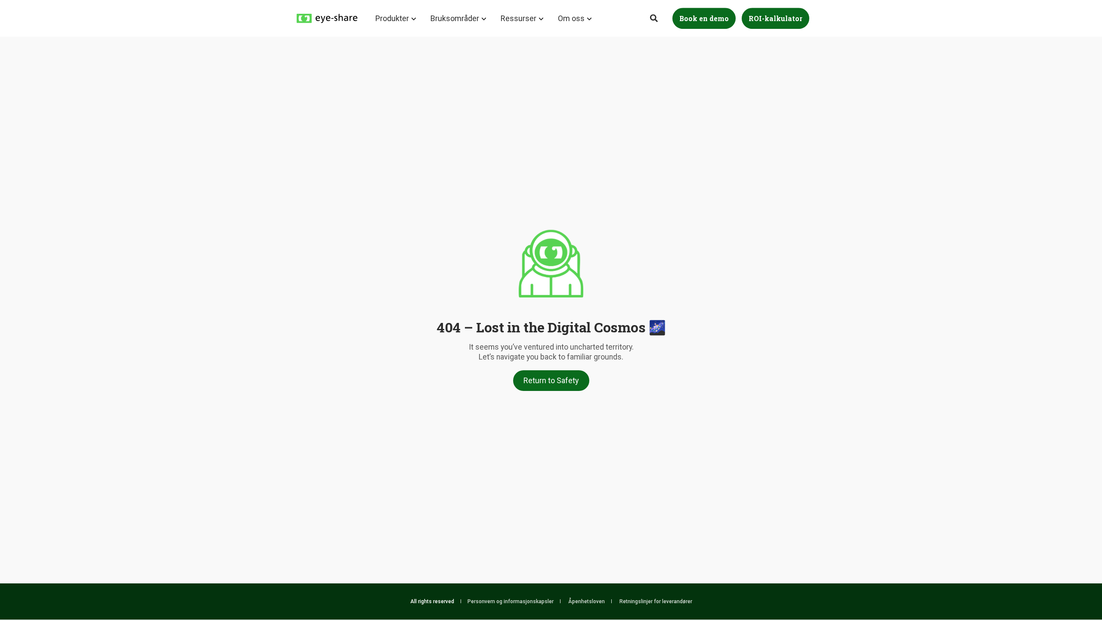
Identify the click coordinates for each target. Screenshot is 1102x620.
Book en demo (704, 18)
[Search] (654, 17)
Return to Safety (551, 380)
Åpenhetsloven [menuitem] (586, 601)
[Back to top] (1072, 590)
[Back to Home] (327, 17)
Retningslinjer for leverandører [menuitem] (655, 601)
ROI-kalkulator (775, 18)
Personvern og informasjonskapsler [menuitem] (510, 601)
